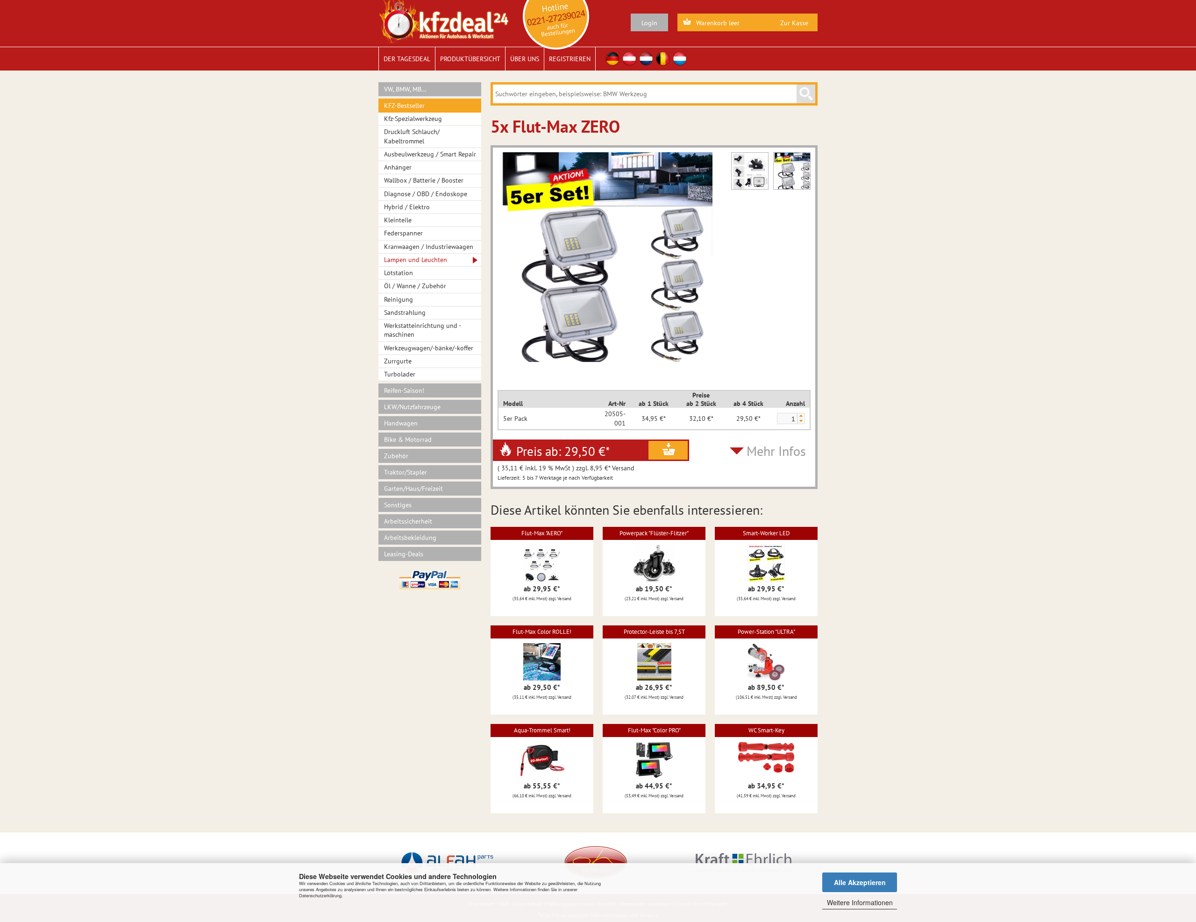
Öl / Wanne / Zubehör (415, 286)
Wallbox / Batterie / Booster (423, 180)
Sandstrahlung (405, 312)
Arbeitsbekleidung (410, 537)
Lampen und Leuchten (415, 259)
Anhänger (398, 167)
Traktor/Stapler (405, 472)
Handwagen (401, 423)
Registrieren (570, 59)
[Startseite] (443, 21)
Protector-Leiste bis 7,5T (654, 632)
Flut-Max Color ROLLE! (542, 632)
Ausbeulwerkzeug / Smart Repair (430, 154)
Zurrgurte (398, 361)
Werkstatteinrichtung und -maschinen (422, 330)
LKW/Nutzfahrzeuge (412, 407)
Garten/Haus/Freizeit (413, 488)
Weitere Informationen (860, 902)
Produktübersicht (470, 59)
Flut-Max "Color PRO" (654, 730)
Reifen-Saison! (404, 390)
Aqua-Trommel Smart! (542, 730)
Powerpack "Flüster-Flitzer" (654, 533)
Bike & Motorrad (408, 439)
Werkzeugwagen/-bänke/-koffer (428, 348)
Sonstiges (398, 505)
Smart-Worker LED (766, 533)
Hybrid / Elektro (407, 207)
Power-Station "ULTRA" (766, 632)
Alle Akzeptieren (860, 882)
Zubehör (396, 456)
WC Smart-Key (766, 730)
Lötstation (398, 273)
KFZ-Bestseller (404, 105)
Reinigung (398, 299)
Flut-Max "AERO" (541, 533)
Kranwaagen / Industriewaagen (428, 246)
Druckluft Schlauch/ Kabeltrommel (412, 136)
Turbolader (399, 374)
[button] (800, 415)
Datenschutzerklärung (320, 895)
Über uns (524, 59)
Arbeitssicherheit (408, 521)
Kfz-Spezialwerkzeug (413, 118)
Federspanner (403, 233)
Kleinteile (398, 220)
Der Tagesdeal (407, 59)
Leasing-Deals (403, 554)
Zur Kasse (794, 23)
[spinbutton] (786, 419)
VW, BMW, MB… (405, 89)
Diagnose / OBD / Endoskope (425, 194)
